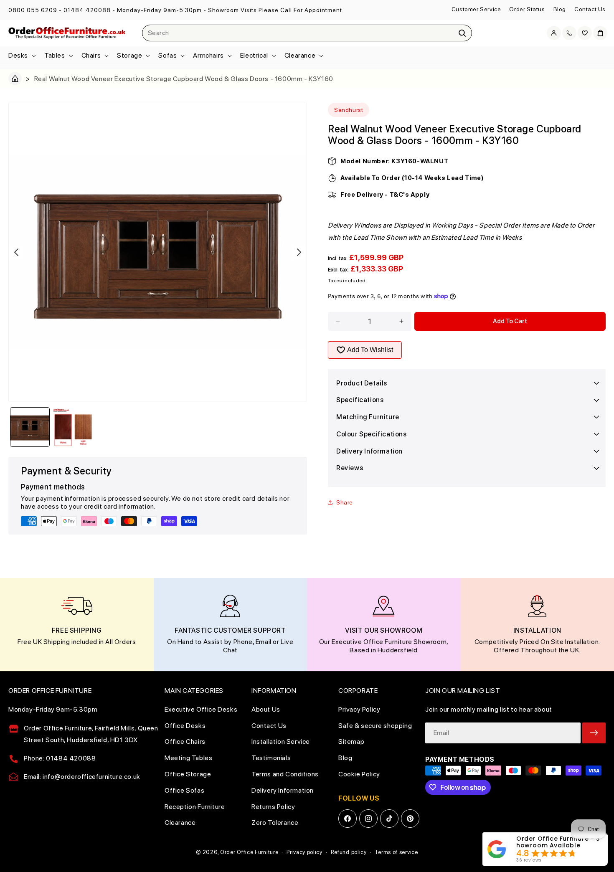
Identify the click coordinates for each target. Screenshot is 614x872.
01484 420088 (87, 10)
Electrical (254, 55)
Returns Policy (273, 807)
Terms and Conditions (285, 774)
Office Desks (185, 726)
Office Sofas (184, 790)
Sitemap (351, 741)
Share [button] (344, 502)
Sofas (167, 55)
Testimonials (271, 758)
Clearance (299, 55)
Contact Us (590, 9)
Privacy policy (304, 852)
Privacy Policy (359, 709)
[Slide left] (16, 252)
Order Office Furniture (249, 852)
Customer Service (476, 9)
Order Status (527, 9)
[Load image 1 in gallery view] (29, 427)
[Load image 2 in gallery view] (72, 427)
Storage (129, 55)
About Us (265, 709)
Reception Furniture (195, 807)
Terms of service (396, 852)
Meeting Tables (188, 758)
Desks (18, 55)
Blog (559, 9)
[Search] (462, 33)
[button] (21, 55)
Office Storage (188, 774)
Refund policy (349, 852)
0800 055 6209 (32, 10)
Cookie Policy (359, 774)
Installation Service (280, 741)
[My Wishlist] (585, 33)
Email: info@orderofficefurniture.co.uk (82, 777)
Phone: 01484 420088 (60, 758)
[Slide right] (299, 252)
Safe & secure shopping (375, 726)
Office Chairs (185, 741)
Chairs (91, 55)
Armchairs (208, 55)
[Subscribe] (594, 732)
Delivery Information (282, 790)
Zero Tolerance (274, 822)
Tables (54, 55)
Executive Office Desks (201, 709)
